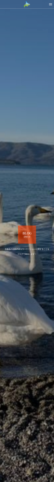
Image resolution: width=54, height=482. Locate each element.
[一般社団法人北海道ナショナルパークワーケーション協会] (27, 4)
